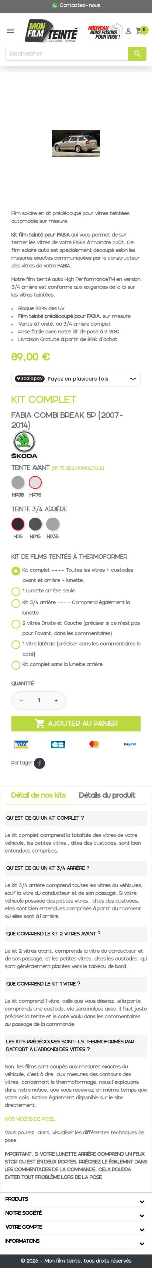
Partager (39, 763)
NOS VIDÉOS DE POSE (29, 1119)
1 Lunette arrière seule (49, 591)
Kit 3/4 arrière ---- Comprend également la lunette (76, 608)
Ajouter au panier (76, 723)
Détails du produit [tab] (107, 795)
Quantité (22, 683)
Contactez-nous (80, 5)
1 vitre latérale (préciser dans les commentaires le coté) (82, 649)
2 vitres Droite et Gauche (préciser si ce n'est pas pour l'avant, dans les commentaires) (81, 628)
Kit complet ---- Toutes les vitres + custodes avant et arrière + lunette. (78, 575)
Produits (17, 1199)
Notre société (24, 1213)
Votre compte (24, 1227)
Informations (22, 1241)
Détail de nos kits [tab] (38, 795)
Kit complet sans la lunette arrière (63, 664)
